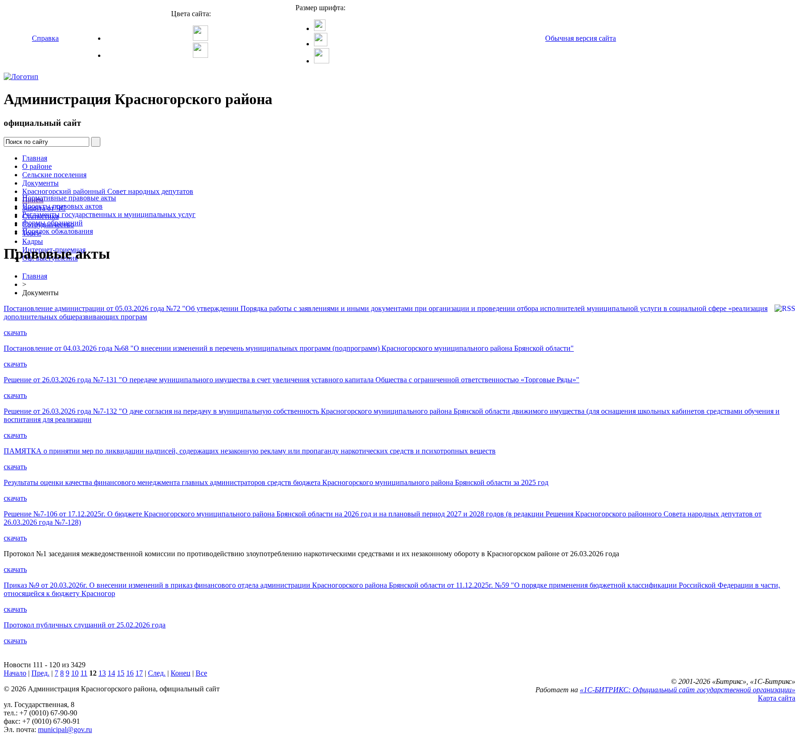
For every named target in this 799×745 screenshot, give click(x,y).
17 (139, 673)
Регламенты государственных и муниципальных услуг (109, 214)
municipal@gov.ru (65, 729)
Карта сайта (776, 698)
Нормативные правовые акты (69, 198)
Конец (181, 673)
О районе (37, 166)
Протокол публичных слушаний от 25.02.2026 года (85, 625)
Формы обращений (52, 223)
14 (111, 673)
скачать (15, 332)
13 (102, 673)
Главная (34, 158)
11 (83, 673)
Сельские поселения (54, 175)
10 (75, 673)
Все (201, 673)
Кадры (32, 241)
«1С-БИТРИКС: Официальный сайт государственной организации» (687, 690)
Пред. (40, 673)
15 (120, 673)
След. (157, 673)
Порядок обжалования (57, 231)
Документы (40, 183)
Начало (15, 673)
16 (130, 673)
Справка (45, 38)
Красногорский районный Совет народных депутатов (107, 191)
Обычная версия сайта (580, 38)
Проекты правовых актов (62, 206)
